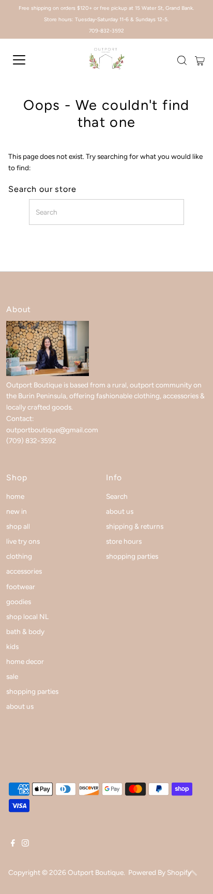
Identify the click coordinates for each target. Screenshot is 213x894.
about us (20, 706)
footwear (20, 586)
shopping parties (32, 691)
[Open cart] (200, 59)
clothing (19, 556)
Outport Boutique (96, 872)
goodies (18, 601)
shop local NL (27, 616)
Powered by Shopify (159, 872)
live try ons (23, 541)
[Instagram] (25, 844)
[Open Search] (182, 60)
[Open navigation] (29, 60)
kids (12, 646)
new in (16, 511)
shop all (18, 526)
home (15, 496)
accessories (24, 571)
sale (12, 676)
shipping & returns (134, 526)
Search (117, 496)
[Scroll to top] (192, 873)
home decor (25, 661)
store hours (124, 541)
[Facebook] (13, 844)
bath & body (25, 631)
